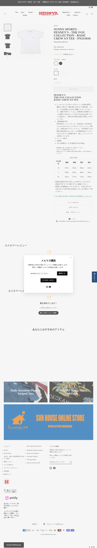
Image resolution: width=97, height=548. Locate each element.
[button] (92, 547)
